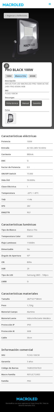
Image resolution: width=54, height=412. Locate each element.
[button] (50, 4)
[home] (28, 4)
